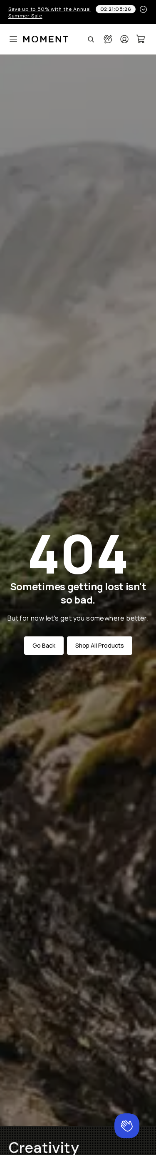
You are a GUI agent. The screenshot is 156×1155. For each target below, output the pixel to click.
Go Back (43, 645)
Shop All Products (99, 645)
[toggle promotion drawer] (143, 9)
